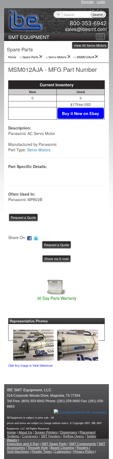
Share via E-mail (56, 258)
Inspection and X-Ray (23, 444)
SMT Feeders (51, 436)
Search (97, 14)
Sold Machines (18, 452)
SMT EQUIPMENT (28, 36)
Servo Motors (38, 149)
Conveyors (30, 436)
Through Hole (37, 448)
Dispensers (68, 432)
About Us (25, 432)
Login (101, 2)
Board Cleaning (62, 448)
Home (11, 432)
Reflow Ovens (73, 436)
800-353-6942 (88, 23)
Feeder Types (42, 452)
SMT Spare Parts (54, 444)
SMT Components (82, 444)
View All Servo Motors (90, 45)
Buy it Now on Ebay (80, 113)
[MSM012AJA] (33, 344)
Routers (83, 448)
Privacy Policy (83, 452)
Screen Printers (46, 432)
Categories (62, 452)
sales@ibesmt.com (86, 29)
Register (87, 2)
